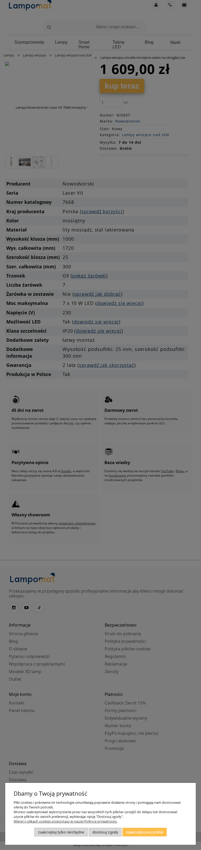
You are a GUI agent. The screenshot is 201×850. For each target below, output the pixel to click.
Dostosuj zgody (105, 832)
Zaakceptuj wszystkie (144, 832)
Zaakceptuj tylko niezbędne (61, 832)
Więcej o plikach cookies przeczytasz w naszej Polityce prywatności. (65, 821)
